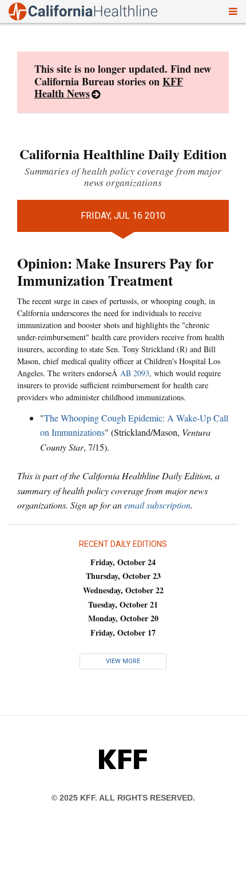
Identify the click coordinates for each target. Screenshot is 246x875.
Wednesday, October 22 (123, 590)
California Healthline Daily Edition (123, 154)
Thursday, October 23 (123, 576)
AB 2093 (134, 373)
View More (123, 661)
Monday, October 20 (123, 618)
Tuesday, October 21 (123, 604)
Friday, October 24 (123, 562)
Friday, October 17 (123, 632)
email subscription (157, 505)
